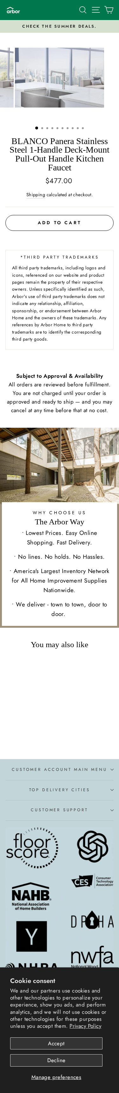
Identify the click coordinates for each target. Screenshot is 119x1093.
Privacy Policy (85, 1026)
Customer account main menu (59, 769)
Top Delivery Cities (59, 790)
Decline (56, 1060)
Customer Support (59, 810)
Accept (56, 1043)
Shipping (35, 194)
